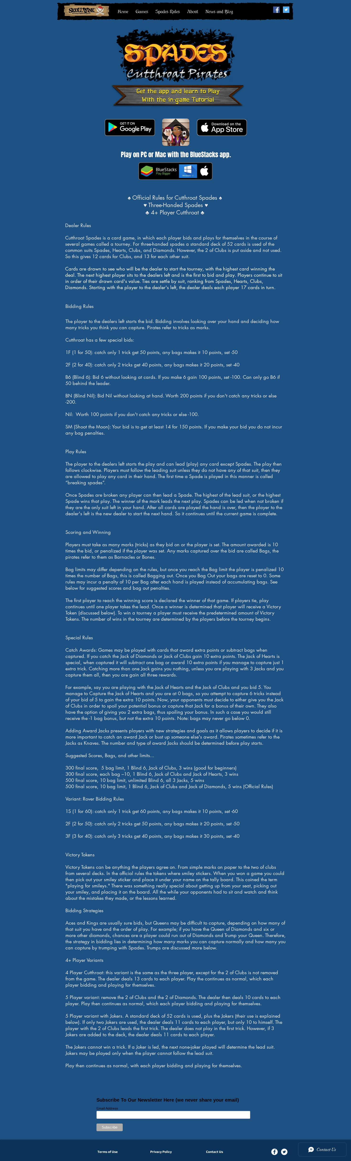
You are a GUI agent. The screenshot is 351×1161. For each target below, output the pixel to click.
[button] (142, 11)
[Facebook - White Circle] (274, 1152)
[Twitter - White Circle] (284, 1152)
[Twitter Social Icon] (286, 9)
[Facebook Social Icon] (276, 9)
